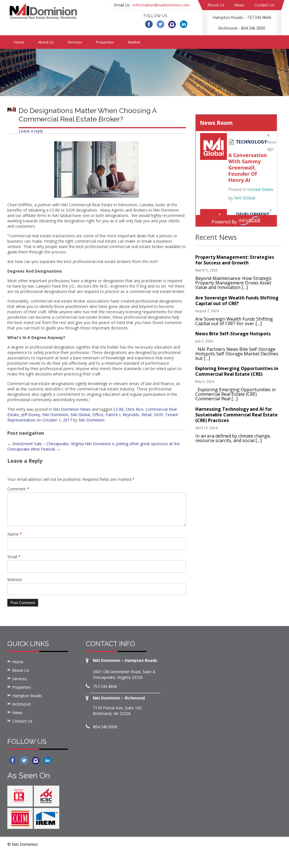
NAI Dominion (55, 414)
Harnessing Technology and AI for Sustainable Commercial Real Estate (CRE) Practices (236, 414)
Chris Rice (134, 409)
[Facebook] (149, 24)
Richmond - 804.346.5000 (241, 28)
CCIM (118, 409)
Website (14, 579)
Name (14, 534)
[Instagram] (172, 24)
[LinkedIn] (183, 24)
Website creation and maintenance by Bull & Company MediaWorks (217, 844)
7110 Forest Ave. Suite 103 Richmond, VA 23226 (117, 710)
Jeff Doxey (30, 414)
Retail (146, 414)
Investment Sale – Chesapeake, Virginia (45, 443)
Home (19, 42)
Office (97, 414)
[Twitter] (160, 24)
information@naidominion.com (161, 5)
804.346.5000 (105, 726)
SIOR (158, 414)
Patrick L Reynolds (122, 414)
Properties (105, 42)
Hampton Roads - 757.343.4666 (242, 17)
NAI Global (80, 414)
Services (74, 42)
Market (134, 42)
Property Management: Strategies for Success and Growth (234, 260)
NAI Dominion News (72, 409)
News (239, 5)
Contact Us (264, 5)
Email (14, 556)
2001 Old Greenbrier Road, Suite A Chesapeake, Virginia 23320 (124, 674)
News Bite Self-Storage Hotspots (233, 334)
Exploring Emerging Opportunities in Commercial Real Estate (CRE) (236, 371)
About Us (215, 5)
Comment (18, 489)
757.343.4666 (105, 686)
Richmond (21, 704)
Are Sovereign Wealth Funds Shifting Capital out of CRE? (237, 301)
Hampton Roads (27, 695)
